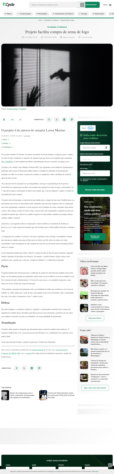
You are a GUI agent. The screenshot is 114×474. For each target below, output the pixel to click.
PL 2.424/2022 (7, 161)
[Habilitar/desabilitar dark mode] (4, 119)
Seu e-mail (84, 168)
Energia (84, 14)
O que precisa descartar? (90, 143)
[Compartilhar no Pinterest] (72, 120)
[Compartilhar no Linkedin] (64, 120)
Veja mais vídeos (95, 318)
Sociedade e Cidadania (51, 20)
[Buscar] (82, 5)
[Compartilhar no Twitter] (57, 120)
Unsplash (23, 109)
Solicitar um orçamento (95, 236)
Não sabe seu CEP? (86, 164)
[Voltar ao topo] (110, 465)
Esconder (27, 136)
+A (12, 119)
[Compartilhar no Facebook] (49, 120)
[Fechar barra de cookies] (111, 471)
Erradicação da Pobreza (64, 14)
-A (20, 119)
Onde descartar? (89, 5)
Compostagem (25, 14)
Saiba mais (95, 471)
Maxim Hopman (13, 109)
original (28, 353)
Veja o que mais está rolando (95, 388)
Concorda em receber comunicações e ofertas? (95, 179)
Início (40, 20)
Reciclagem (42, 14)
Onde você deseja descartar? (91, 154)
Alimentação (99, 14)
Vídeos (9, 14)
